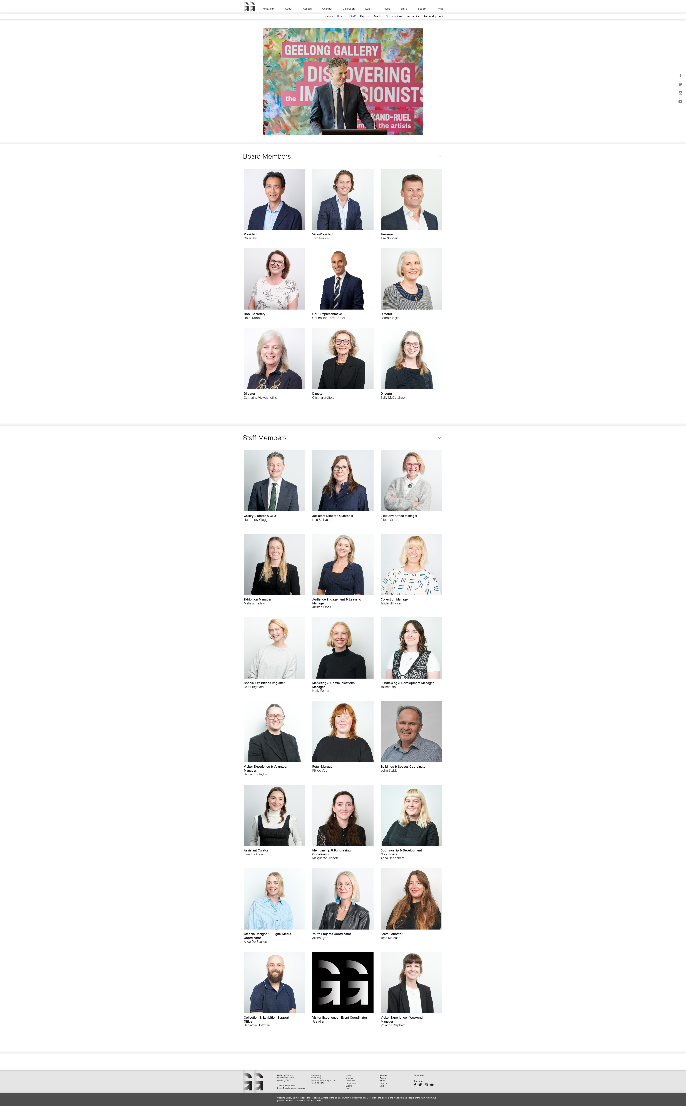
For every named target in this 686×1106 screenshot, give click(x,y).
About (288, 9)
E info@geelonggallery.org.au (291, 1088)
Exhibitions (351, 1083)
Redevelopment (433, 16)
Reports (365, 16)
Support (422, 9)
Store (404, 9)
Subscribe (419, 1075)
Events (349, 1086)
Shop (382, 1080)
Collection (349, 9)
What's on (268, 9)
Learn (368, 9)
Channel (327, 9)
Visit (440, 9)
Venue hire (413, 16)
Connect (418, 1081)
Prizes (386, 9)
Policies (383, 1075)
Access (307, 9)
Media (378, 16)
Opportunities (394, 16)
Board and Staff (346, 16)
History (329, 16)
